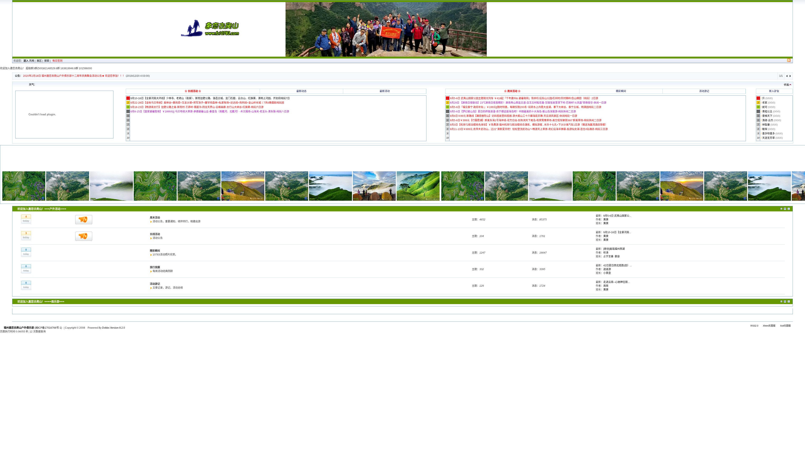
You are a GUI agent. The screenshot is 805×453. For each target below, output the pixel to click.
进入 (26, 60)
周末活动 (155, 217)
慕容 (617, 256)
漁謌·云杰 (768, 120)
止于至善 (608, 256)
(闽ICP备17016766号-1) (48, 327)
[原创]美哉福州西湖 (614, 248)
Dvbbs (105, 327)
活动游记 (155, 283)
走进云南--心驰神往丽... (616, 282)
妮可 (765, 107)
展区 (39, 60)
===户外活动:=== (55, 208)
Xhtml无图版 (769, 325)
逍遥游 (607, 269)
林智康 (766, 124)
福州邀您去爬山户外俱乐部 (19, 327)
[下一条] (790, 75)
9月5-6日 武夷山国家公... (617, 215)
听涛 (605, 252)
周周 (605, 285)
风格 (31, 60)
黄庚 (605, 219)
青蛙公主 (767, 111)
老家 (765, 102)
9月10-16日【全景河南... (617, 232)
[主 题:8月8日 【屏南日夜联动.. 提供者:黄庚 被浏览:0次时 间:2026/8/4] (23, 185)
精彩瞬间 (155, 250)
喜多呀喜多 (768, 133)
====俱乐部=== (54, 301)
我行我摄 (155, 267)
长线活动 (155, 234)
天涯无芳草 (768, 138)
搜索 (46, 60)
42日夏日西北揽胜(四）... (617, 265)
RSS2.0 (754, 325)
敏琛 (765, 129)
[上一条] (787, 75)
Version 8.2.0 (117, 327)
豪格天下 (767, 116)
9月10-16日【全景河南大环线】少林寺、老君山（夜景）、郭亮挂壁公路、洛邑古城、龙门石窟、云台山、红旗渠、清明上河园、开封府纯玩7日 (210, 98)
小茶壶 (607, 273)
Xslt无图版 (785, 325)
